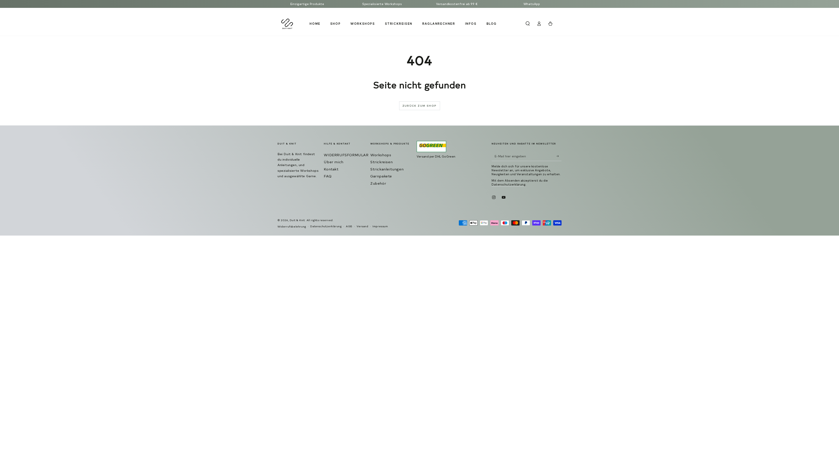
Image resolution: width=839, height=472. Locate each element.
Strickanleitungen (387, 169)
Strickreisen (381, 161)
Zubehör (378, 183)
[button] (527, 23)
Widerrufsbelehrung (291, 226)
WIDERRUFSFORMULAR (346, 154)
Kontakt (331, 169)
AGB (349, 226)
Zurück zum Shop (419, 105)
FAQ (327, 176)
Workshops (380, 154)
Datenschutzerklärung (508, 184)
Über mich (333, 161)
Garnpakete (381, 176)
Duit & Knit (297, 220)
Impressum (380, 226)
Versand (362, 226)
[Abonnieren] (559, 156)
